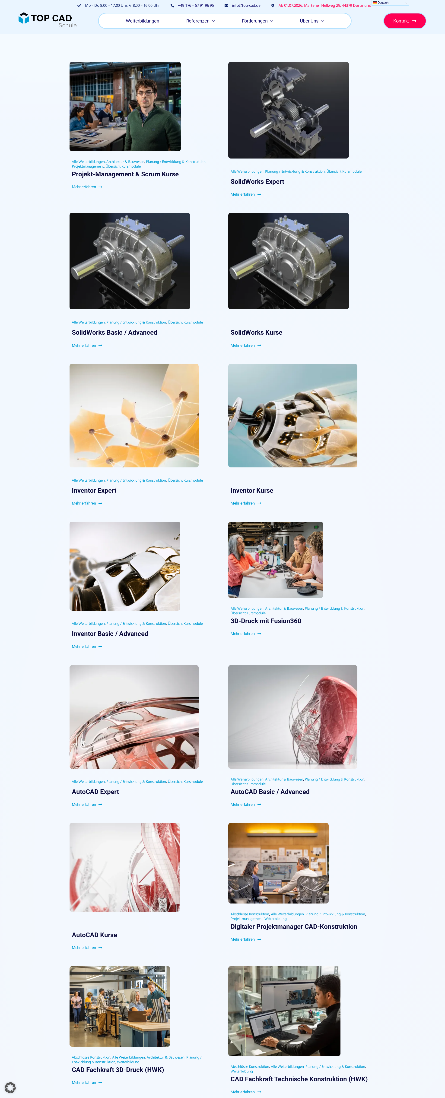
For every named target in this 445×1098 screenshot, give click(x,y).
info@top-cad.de (246, 5)
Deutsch (382, 2)
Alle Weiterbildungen (88, 161)
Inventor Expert (94, 490)
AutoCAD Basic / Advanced (270, 792)
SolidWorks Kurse (256, 332)
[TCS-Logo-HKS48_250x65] (47, 14)
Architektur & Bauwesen (125, 161)
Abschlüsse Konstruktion (250, 914)
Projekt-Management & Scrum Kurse (125, 174)
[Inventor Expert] (134, 366)
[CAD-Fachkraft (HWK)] (284, 968)
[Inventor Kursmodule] (292, 366)
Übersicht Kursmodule (123, 166)
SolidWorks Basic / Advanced (114, 332)
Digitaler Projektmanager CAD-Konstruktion (294, 926)
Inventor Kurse (252, 490)
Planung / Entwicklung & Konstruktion (176, 161)
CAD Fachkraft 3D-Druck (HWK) (118, 1070)
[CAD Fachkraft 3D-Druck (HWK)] (120, 968)
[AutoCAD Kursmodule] (125, 825)
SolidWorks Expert (257, 181)
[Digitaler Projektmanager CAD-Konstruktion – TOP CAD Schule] (278, 825)
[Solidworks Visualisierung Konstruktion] (130, 214)
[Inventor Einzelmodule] (125, 523)
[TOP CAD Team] (125, 64)
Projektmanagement (88, 166)
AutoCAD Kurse (94, 935)
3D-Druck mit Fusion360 (266, 621)
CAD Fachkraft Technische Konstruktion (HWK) (299, 1079)
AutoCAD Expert (95, 792)
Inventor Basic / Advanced (110, 634)
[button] (10, 1088)
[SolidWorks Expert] (288, 64)
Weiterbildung (275, 918)
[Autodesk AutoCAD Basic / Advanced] (292, 667)
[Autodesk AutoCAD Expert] (134, 667)
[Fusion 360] (275, 523)
